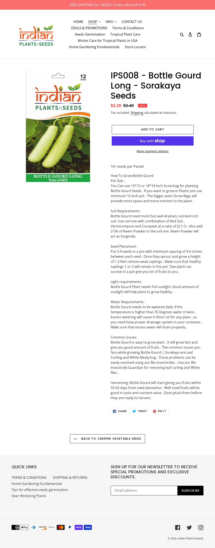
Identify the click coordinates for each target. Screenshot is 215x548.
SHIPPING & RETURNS (70, 477)
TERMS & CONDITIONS (29, 477)
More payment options (153, 151)
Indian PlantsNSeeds (190, 538)
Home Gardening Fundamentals (37, 483)
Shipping (137, 112)
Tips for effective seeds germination (40, 489)
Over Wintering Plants (29, 496)
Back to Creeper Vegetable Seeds (110, 439)
